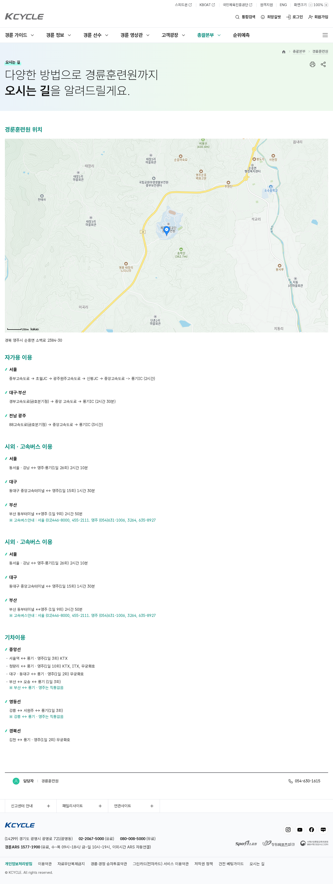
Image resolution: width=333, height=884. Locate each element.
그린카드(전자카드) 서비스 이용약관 (161, 864)
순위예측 (241, 35)
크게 (326, 5)
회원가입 (321, 17)
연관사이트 (122, 806)
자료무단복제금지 (71, 864)
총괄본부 (205, 35)
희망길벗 (274, 17)
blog (323, 830)
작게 (311, 5)
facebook (311, 830)
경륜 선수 (92, 35)
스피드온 (181, 5)
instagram (288, 830)
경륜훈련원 (320, 51)
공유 (323, 64)
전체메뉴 (325, 35)
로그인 (298, 17)
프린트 (312, 64)
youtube (300, 830)
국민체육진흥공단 (235, 5)
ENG (283, 5)
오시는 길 (257, 864)
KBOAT (205, 5)
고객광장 (170, 35)
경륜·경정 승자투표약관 (109, 864)
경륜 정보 (55, 35)
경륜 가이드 (16, 35)
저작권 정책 (204, 864)
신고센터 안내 (22, 806)
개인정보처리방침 (18, 864)
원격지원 (266, 5)
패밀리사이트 (72, 806)
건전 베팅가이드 (231, 864)
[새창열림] (246, 845)
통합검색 (248, 17)
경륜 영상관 (131, 35)
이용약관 (45, 864)
